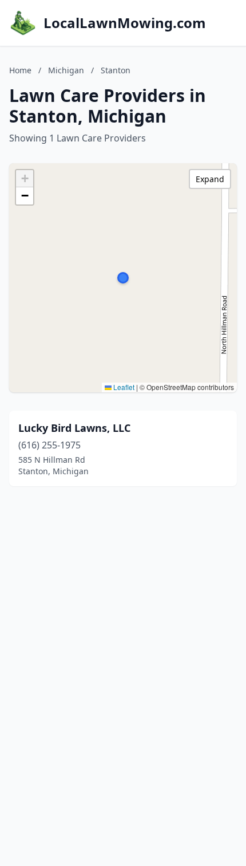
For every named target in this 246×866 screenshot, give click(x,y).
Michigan (66, 70)
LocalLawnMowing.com (124, 23)
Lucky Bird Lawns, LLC (74, 428)
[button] (123, 278)
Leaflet (123, 387)
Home (20, 70)
